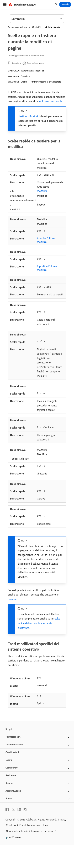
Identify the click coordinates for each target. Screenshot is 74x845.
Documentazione (17, 27)
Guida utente (52, 27)
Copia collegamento (35, 63)
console (12, 599)
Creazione (25, 76)
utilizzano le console (50, 101)
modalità (42, 191)
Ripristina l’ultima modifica (47, 267)
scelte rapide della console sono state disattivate (39, 623)
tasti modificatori (28, 116)
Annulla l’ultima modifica (46, 239)
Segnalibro (16, 63)
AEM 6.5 (36, 27)
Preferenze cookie (37, 825)
